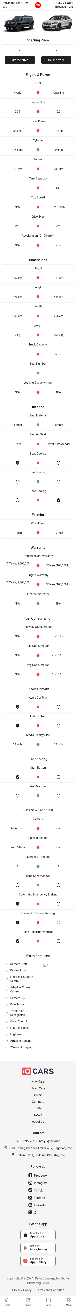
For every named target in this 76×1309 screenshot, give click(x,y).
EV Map (38, 1108)
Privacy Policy (22, 1290)
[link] (38, 1235)
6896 (25, 1141)
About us (38, 1121)
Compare (38, 1102)
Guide (38, 1095)
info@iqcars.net (49, 1141)
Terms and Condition (50, 1290)
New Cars (38, 1082)
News (38, 1115)
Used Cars (38, 1088)
